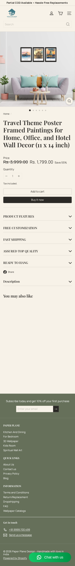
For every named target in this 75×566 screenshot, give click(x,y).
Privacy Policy (11, 473)
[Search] (68, 24)
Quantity (8, 169)
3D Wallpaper (10, 441)
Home (6, 114)
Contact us (9, 469)
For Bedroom (10, 436)
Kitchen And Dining (14, 432)
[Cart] (60, 13)
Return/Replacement (15, 497)
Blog (5, 478)
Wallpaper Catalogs (14, 511)
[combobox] (37, 24)
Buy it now (37, 200)
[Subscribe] (56, 409)
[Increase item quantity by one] (19, 176)
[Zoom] (69, 101)
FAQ (5, 506)
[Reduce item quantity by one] (6, 176)
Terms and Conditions (16, 492)
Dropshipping (11, 501)
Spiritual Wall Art (12, 450)
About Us (8, 464)
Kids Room (9, 445)
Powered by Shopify (15, 558)
